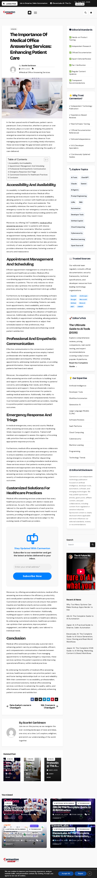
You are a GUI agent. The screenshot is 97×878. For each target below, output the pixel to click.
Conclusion (13, 178)
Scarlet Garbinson (29, 66)
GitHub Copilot (77, 221)
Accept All (66, 873)
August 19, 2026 (61, 840)
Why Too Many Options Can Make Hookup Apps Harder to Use (79, 607)
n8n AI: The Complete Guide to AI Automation (72, 809)
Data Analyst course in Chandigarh (20, 706)
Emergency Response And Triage (23, 172)
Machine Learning (78, 239)
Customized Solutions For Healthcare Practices (29, 175)
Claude (74, 184)
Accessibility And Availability (20, 163)
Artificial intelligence (64, 803)
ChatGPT (85, 178)
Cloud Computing (78, 227)
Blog (14, 29)
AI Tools (74, 178)
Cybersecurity (77, 233)
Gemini (83, 184)
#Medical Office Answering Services (34, 72)
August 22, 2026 (13, 840)
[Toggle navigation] (35, 12)
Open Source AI (77, 246)
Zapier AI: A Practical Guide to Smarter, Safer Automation (79, 626)
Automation (75, 208)
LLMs (73, 202)
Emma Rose (27, 814)
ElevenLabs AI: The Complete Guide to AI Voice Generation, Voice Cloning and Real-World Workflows (79, 638)
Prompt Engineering (79, 196)
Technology (84, 803)
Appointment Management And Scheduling (26, 166)
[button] (85, 12)
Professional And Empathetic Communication (27, 169)
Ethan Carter (77, 814)
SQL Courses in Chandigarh (48, 706)
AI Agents (75, 190)
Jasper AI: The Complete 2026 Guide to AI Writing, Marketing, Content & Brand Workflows (79, 651)
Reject (80, 873)
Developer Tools (77, 215)
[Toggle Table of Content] (45, 160)
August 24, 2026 (13, 814)
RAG (80, 202)
